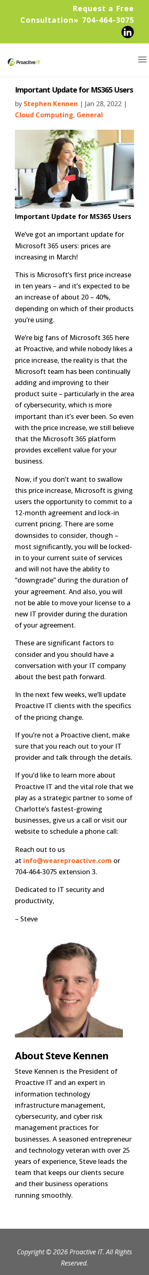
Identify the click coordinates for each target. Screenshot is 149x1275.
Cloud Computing (44, 114)
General (90, 114)
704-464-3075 (108, 20)
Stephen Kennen (51, 103)
